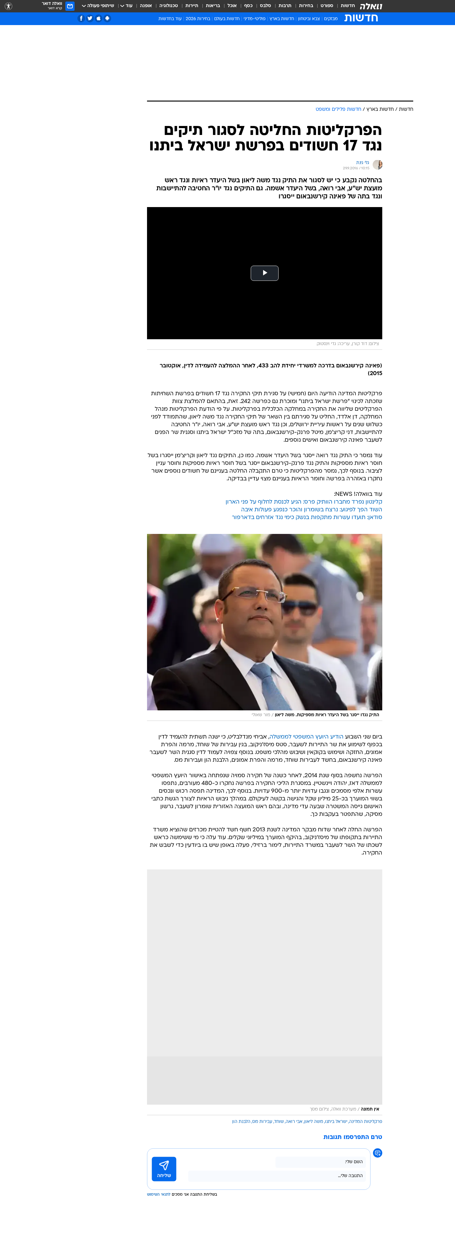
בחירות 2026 (198, 19)
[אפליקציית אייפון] (98, 18)
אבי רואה (294, 1122)
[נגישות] (8, 6)
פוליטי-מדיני (255, 19)
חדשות (348, 6)
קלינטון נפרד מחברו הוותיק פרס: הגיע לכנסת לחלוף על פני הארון (304, 502)
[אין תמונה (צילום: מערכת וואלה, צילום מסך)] (264, 992)
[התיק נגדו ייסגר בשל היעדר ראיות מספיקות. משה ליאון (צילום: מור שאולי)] (264, 627)
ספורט (327, 6)
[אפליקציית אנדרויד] (107, 18)
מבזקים (331, 19)
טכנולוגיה (168, 6)
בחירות (306, 6)
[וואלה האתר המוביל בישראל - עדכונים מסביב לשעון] (371, 6)
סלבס (265, 6)
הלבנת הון (241, 1122)
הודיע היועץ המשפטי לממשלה (307, 737)
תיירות (191, 6)
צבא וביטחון (309, 19)
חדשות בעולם (227, 19)
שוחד (279, 1122)
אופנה (146, 6)
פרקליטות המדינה (365, 1122)
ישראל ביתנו (336, 1122)
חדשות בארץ (282, 19)
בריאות (213, 6)
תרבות (285, 6)
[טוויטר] (90, 18)
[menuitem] (344, 6)
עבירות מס (262, 1122)
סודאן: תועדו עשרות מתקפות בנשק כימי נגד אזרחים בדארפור (307, 518)
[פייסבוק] (81, 18)
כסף (248, 6)
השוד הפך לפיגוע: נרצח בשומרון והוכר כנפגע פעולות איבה (311, 510)
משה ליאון (313, 1122)
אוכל (232, 6)
